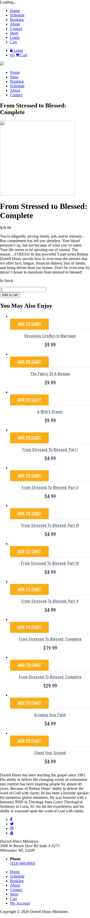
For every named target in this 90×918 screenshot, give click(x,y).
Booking (17, 19)
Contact (16, 28)
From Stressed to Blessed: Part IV (50, 563)
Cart (13, 42)
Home (15, 10)
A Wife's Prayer (50, 411)
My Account (20, 903)
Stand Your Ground (50, 752)
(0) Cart (18, 55)
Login (15, 37)
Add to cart (10, 295)
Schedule (17, 15)
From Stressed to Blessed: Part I (50, 449)
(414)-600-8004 (22, 863)
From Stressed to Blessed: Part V (50, 601)
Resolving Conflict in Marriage (50, 336)
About (15, 24)
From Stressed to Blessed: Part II (50, 487)
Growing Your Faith (50, 715)
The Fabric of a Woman (50, 373)
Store (14, 33)
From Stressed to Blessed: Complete (50, 639)
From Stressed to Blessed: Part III (50, 525)
